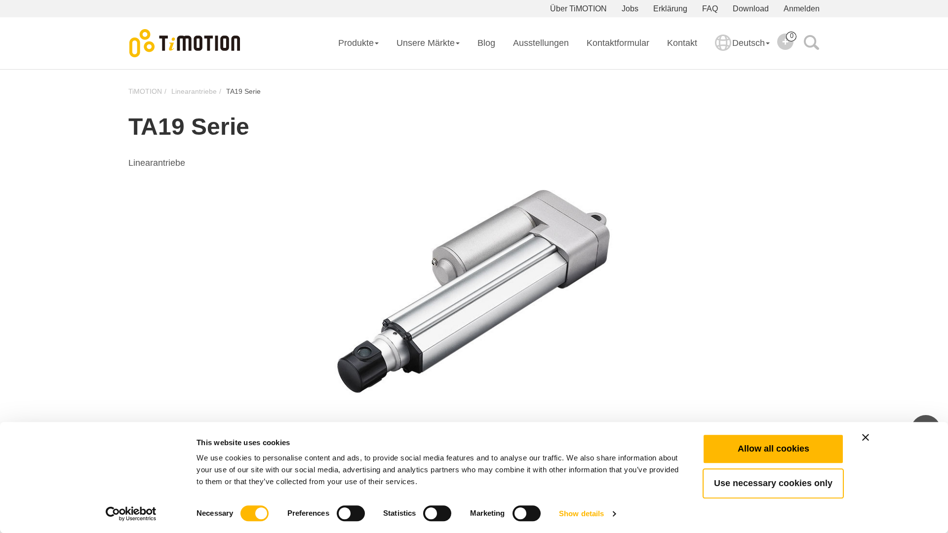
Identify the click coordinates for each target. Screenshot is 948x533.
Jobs (630, 8)
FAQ (710, 8)
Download (751, 8)
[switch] (351, 513)
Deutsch (748, 43)
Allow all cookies (773, 449)
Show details (581, 513)
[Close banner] (865, 437)
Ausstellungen (541, 43)
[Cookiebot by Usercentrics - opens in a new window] (131, 513)
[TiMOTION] (185, 43)
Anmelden (802, 8)
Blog (486, 43)
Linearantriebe (194, 91)
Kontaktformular (618, 43)
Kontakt (682, 43)
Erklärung (670, 8)
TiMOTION (145, 91)
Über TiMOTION (578, 8)
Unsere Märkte (425, 43)
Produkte (356, 43)
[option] (474, 291)
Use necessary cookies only (773, 483)
